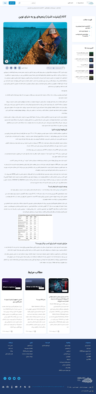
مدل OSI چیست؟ (40, 300)
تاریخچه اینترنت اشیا (83, 31)
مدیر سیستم (58, 68)
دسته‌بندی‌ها (81, 3)
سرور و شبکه (53, 8)
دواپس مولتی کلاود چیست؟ (82, 53)
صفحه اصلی (59, 8)
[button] (19, 68)
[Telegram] (18, 378)
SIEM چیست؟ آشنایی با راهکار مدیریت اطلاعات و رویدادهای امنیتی (81, 77)
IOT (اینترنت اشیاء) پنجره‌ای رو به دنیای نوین (83, 27)
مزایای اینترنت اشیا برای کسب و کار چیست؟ (82, 35)
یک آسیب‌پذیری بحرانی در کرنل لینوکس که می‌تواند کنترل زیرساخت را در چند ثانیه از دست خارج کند (58, 299)
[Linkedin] (9, 378)
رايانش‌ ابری (60, 190)
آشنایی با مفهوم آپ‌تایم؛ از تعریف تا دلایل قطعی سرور (81, 71)
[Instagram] (5, 378)
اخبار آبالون (70, 3)
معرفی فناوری (47, 8)
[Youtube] (14, 378)
